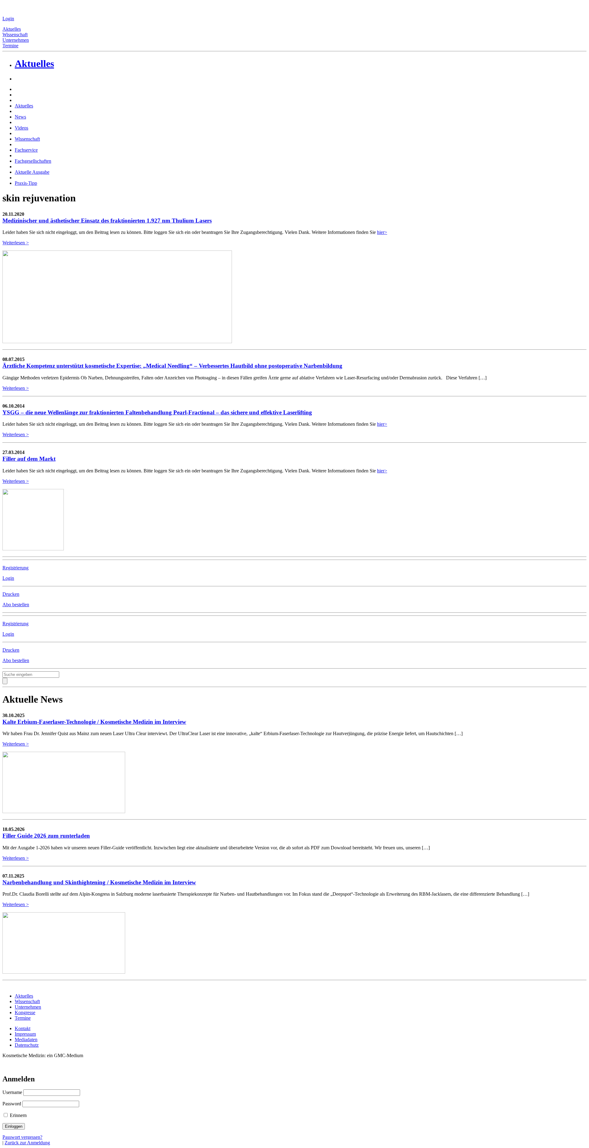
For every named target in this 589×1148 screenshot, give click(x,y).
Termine (10, 45)
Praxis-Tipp (26, 183)
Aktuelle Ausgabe (32, 172)
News (20, 116)
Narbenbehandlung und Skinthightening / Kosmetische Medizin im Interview (99, 882)
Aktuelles (11, 29)
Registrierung (15, 567)
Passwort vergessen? (22, 1137)
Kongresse (25, 1012)
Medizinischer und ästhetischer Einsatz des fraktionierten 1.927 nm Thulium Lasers (107, 220)
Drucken (10, 594)
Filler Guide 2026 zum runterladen (46, 835)
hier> (382, 232)
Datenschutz (27, 1045)
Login (8, 18)
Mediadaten (26, 1039)
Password (11, 1103)
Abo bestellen (15, 604)
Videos (21, 127)
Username (12, 1092)
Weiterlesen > (15, 242)
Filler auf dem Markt (29, 459)
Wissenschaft (15, 34)
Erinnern (18, 1115)
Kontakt (22, 1028)
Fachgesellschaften (33, 161)
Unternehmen (15, 40)
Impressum (25, 1034)
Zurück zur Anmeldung (27, 1142)
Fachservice (26, 150)
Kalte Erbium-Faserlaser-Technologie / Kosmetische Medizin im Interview (94, 722)
